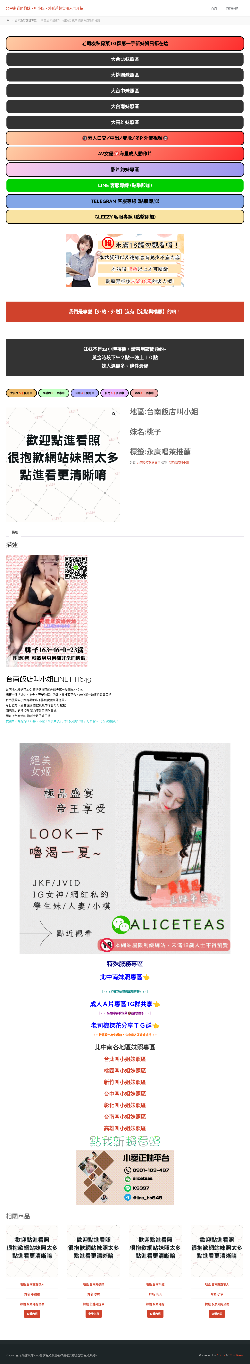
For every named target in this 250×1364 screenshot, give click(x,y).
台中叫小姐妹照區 (125, 1094)
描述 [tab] (15, 532)
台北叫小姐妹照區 (125, 1059)
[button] (113, 413)
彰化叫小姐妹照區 (125, 1105)
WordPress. (236, 1355)
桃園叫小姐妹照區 (125, 1071)
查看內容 (32, 1313)
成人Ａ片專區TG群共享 (121, 1004)
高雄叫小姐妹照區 (125, 1128)
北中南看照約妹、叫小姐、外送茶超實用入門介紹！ (46, 8)
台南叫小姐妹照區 (125, 1117)
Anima (220, 1355)
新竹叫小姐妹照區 (125, 1082)
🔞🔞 (125, 138)
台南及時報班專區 (26, 20)
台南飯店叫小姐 (178, 462)
